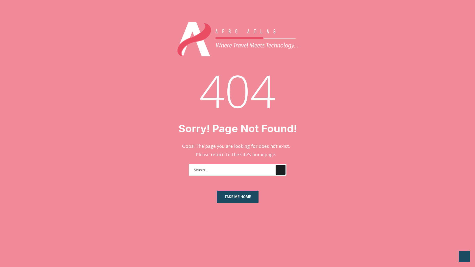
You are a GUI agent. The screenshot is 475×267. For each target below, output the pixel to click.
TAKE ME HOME (237, 197)
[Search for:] (237, 169)
